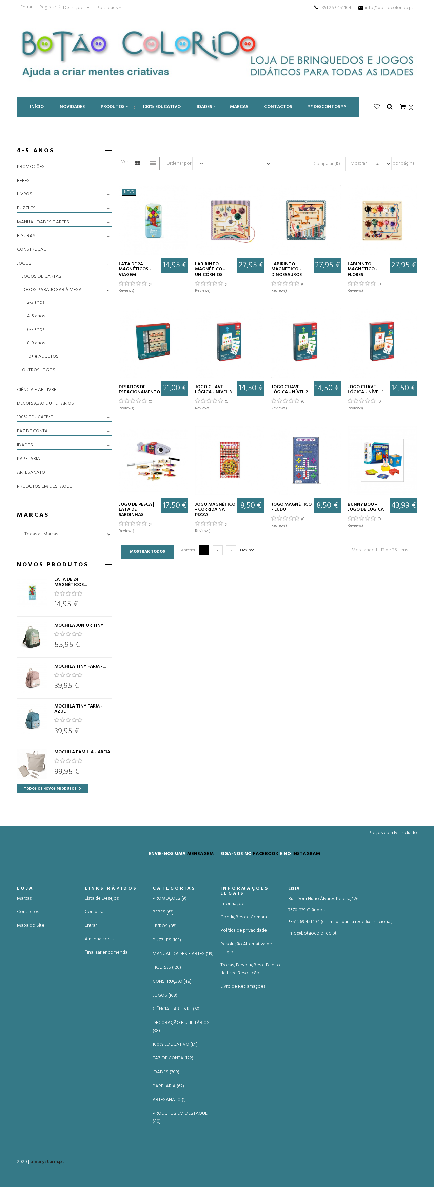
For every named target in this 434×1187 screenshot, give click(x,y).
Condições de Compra (243, 917)
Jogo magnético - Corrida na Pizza (215, 509)
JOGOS (24, 263)
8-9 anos (36, 343)
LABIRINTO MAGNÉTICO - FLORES (363, 269)
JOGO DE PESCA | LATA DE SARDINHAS (136, 509)
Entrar (26, 7)
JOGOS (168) (165, 995)
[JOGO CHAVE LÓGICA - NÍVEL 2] (306, 343)
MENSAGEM (200, 854)
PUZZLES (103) (167, 940)
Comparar (95, 912)
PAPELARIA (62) (168, 1086)
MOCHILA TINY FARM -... (80, 666)
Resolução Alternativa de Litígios (246, 948)
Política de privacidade (243, 931)
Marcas (24, 898)
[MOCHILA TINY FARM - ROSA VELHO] (32, 678)
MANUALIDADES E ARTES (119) (183, 954)
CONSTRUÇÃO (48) (172, 981)
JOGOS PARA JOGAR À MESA (52, 290)
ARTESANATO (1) (169, 1100)
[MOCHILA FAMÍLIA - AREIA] (32, 764)
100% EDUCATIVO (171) (175, 1045)
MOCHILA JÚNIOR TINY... (80, 625)
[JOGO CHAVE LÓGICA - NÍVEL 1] (382, 343)
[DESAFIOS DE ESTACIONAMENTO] (153, 343)
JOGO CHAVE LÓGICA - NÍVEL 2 (289, 389)
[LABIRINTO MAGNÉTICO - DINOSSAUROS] (306, 220)
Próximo (247, 550)
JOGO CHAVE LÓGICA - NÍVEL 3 (213, 389)
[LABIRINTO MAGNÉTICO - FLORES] (382, 220)
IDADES (25, 445)
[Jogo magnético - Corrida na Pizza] (229, 460)
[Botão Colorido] (217, 53)
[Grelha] (137, 163)
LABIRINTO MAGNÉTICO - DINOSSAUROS (286, 269)
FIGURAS (26, 236)
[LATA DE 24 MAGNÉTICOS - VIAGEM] (32, 592)
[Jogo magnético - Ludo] (306, 460)
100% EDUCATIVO (35, 417)
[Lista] (153, 163)
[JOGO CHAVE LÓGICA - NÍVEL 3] (229, 343)
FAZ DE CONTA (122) (173, 1058)
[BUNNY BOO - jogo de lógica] (382, 460)
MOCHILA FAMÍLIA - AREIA (82, 752)
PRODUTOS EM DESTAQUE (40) (180, 1117)
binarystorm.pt (47, 1162)
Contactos (28, 912)
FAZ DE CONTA (32, 431)
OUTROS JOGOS (38, 370)
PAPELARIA (28, 459)
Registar (47, 7)
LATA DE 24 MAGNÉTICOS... (70, 582)
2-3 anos (35, 302)
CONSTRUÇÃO (32, 249)
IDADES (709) (166, 1072)
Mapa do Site (30, 925)
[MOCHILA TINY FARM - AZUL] (32, 719)
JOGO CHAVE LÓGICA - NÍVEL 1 (366, 389)
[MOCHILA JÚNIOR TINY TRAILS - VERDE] (32, 637)
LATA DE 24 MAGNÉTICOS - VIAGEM (135, 269)
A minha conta (100, 939)
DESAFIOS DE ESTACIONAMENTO (139, 389)
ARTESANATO (31, 472)
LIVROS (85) (165, 926)
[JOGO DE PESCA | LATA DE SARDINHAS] (153, 460)
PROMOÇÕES (31, 167)
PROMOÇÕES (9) (169, 898)
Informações (233, 904)
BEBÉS (23, 181)
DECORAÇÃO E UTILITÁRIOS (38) (181, 1027)
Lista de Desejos (102, 898)
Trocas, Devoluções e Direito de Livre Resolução (250, 969)
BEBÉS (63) (163, 912)
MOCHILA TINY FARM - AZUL (78, 709)
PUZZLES (26, 208)
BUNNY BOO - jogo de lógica (366, 507)
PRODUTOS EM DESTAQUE (44, 486)
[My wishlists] (376, 106)
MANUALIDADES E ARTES (43, 222)
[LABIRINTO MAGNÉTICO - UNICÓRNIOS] (229, 220)
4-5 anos (36, 316)
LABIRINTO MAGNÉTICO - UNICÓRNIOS (210, 269)
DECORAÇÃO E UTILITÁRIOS (45, 404)
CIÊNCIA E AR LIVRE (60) (177, 1009)
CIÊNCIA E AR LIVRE (36, 390)
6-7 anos (35, 330)
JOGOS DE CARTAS (41, 276)
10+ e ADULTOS (43, 356)
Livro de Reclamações (242, 987)
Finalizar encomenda (106, 952)
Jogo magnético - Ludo (291, 507)
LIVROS (24, 194)
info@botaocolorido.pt (312, 933)
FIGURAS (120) (167, 968)
